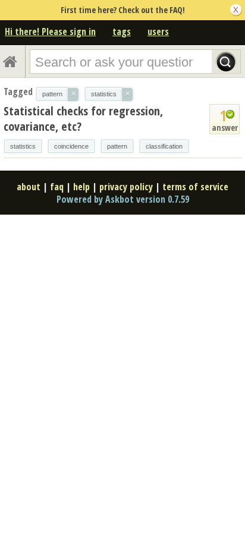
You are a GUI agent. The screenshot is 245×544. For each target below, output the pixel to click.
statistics (23, 146)
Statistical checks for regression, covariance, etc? (83, 118)
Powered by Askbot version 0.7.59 (122, 199)
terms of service (195, 186)
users (158, 31)
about (28, 186)
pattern (117, 146)
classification (164, 146)
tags (121, 31)
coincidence (71, 146)
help (81, 186)
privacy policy (126, 186)
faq (57, 186)
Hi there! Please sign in (50, 31)
